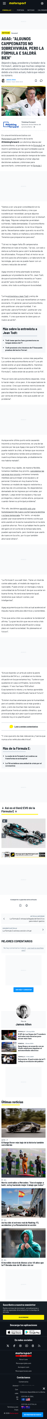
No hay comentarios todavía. (23, 949)
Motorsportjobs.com (23, 1363)
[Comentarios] (42, 80)
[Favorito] (36, 80)
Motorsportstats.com (24, 1371)
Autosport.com (23, 1367)
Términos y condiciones (15, 1407)
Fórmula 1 (37, 165)
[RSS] (39, 1345)
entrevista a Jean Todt (17, 296)
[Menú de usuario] (42, 3)
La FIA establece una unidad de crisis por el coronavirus (23, 764)
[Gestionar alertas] (26, 905)
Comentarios (23, 1382)
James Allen (11, 79)
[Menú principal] (4, 3)
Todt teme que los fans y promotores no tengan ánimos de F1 (22, 341)
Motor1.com (23, 1359)
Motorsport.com (8, 138)
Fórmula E (37, 145)
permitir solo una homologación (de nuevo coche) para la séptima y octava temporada (23, 512)
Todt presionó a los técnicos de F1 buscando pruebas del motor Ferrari (23, 348)
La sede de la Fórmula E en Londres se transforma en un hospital (21, 757)
